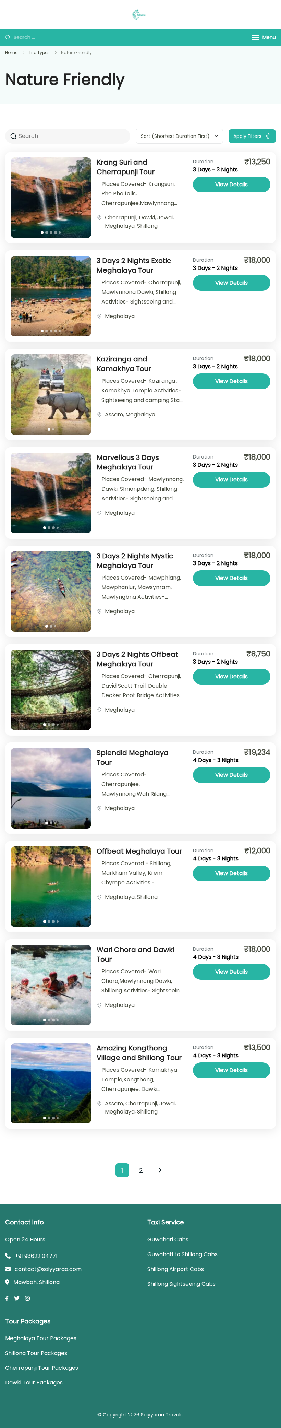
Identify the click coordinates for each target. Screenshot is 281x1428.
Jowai (165, 218)
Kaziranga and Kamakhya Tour (124, 363)
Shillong (147, 226)
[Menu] (255, 37)
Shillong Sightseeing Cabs (181, 1284)
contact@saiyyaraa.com (48, 1269)
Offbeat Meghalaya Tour (139, 851)
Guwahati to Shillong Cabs (182, 1254)
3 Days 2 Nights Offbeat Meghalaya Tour (137, 659)
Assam (114, 414)
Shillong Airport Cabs (175, 1269)
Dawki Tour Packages (34, 1383)
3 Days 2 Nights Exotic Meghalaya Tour (134, 265)
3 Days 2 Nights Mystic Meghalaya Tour (135, 560)
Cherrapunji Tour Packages (41, 1368)
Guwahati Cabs (167, 1239)
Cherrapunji (120, 218)
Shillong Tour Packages (36, 1353)
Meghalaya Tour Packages (40, 1338)
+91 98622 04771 (36, 1256)
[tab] (42, 232)
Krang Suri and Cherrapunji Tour (126, 167)
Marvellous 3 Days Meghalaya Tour (128, 462)
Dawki (147, 218)
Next (160, 1170)
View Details (231, 184)
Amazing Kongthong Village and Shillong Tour (139, 1052)
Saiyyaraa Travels (162, 1414)
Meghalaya (120, 226)
